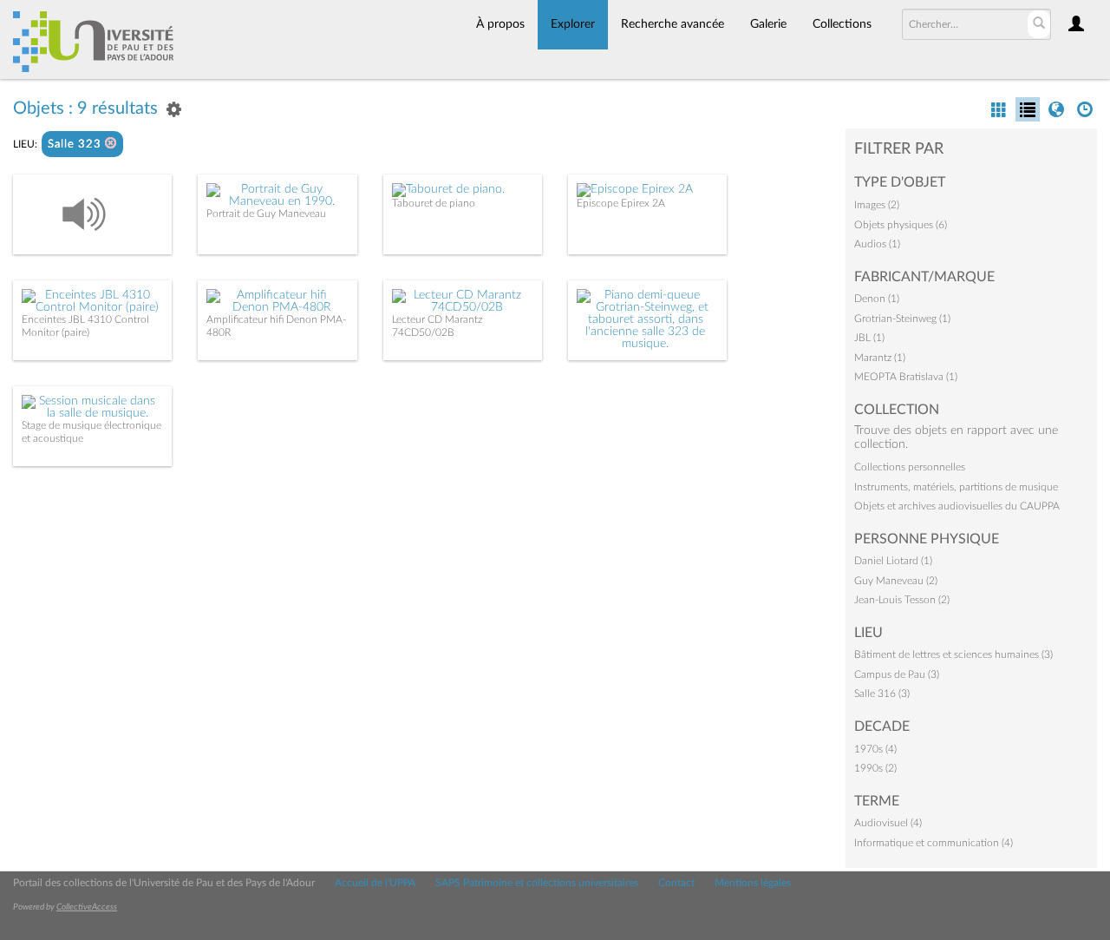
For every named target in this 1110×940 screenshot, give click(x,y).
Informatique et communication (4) (933, 843)
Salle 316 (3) (882, 693)
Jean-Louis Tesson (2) (902, 600)
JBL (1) (869, 337)
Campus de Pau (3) (896, 674)
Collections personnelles (909, 467)
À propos (500, 24)
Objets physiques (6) (900, 225)
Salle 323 (76, 144)
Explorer (573, 24)
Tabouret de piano (433, 203)
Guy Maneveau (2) (895, 580)
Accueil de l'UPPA (375, 883)
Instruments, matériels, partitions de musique (956, 487)
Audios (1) (877, 244)
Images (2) (876, 205)
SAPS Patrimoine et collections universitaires (536, 883)
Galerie (768, 24)
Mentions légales (753, 883)
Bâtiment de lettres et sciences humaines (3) (953, 654)
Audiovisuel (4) (888, 823)
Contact (676, 883)
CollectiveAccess (86, 907)
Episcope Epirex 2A (621, 203)
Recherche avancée (672, 24)
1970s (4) (875, 749)
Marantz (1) (879, 357)
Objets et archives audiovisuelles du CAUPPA (957, 506)
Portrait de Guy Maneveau (266, 213)
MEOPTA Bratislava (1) (905, 376)
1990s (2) (875, 768)
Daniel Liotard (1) (893, 560)
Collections (842, 24)
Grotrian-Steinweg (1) (902, 318)
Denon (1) (876, 298)
